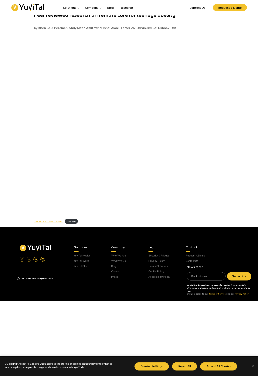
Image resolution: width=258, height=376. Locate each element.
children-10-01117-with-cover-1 (48, 221)
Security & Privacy (158, 255)
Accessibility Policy (159, 276)
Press (114, 276)
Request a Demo (195, 255)
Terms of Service (158, 266)
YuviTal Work (81, 260)
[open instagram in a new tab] (43, 259)
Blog (114, 266)
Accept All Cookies (218, 366)
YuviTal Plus (80, 266)
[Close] (253, 366)
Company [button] (92, 7)
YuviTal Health (82, 255)
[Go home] (35, 247)
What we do (118, 260)
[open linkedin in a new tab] (29, 259)
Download (71, 221)
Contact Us (192, 260)
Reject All (184, 366)
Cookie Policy (156, 271)
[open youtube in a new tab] (36, 259)
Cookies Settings (152, 366)
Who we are (118, 255)
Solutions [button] (70, 7)
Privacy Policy (156, 260)
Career (115, 271)
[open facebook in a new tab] (22, 259)
